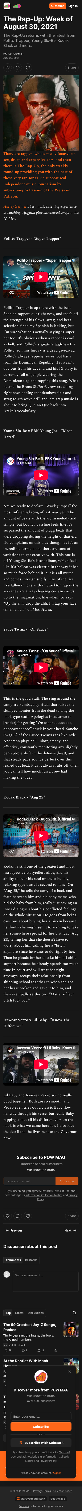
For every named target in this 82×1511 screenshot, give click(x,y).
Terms (47, 1491)
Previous (16, 1230)
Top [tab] (8, 1313)
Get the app (57, 1498)
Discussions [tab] (36, 1313)
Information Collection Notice (43, 1195)
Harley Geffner (13, 53)
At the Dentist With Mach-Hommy (26, 1363)
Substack (24, 1506)
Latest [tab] (19, 1313)
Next (68, 1230)
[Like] (7, 67)
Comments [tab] (13, 1260)
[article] (41, 1337)
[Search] (74, 1313)
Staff (22, 1344)
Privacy (37, 1491)
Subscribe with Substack (44, 1442)
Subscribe (57, 6)
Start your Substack (33, 1498)
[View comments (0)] (17, 67)
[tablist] (21, 1260)
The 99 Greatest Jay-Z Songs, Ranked (29, 1327)
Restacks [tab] (31, 1260)
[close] (69, 1371)
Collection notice (62, 1491)
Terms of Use (61, 1191)
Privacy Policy (48, 1461)
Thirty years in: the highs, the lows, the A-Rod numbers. (28, 1337)
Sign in (73, 6)
